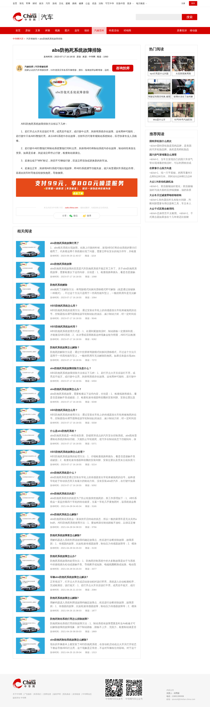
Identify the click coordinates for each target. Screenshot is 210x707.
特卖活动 (114, 30)
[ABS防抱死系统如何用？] (30, 326)
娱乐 (41, 3)
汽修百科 (99, 30)
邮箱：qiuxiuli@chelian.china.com (180, 699)
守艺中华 (109, 3)
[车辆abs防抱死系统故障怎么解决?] (30, 576)
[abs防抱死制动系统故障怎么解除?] (30, 639)
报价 (86, 30)
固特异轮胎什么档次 (160, 141)
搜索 (189, 17)
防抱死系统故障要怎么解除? (65, 535)
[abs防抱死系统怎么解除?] (30, 514)
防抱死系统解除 (58, 285)
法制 (101, 3)
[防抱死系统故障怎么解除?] (30, 597)
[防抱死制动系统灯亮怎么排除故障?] (30, 618)
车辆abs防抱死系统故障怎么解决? (69, 577)
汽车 (48, 3)
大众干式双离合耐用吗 (161, 208)
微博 (89, 215)
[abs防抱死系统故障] (30, 263)
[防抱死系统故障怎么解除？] (30, 347)
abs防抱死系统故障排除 (51, 38)
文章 (37, 30)
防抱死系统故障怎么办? (63, 556)
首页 (15, 3)
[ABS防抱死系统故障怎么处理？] (30, 451)
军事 (28, 3)
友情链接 (76, 694)
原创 (27, 30)
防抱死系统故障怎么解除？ (65, 347)
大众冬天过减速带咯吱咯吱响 (165, 195)
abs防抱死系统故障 (61, 264)
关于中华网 (17, 694)
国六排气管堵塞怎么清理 (162, 154)
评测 (47, 30)
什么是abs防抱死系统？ (63, 431)
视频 (57, 30)
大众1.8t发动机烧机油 (161, 181)
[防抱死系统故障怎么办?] (30, 555)
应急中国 (120, 3)
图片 (67, 30)
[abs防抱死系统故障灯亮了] (30, 242)
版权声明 (57, 694)
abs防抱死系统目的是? (63, 493)
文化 (61, 3)
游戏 (54, 3)
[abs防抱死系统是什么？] (30, 472)
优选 (94, 3)
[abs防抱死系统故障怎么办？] (30, 388)
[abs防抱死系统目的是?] (30, 493)
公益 (87, 3)
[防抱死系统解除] (30, 284)
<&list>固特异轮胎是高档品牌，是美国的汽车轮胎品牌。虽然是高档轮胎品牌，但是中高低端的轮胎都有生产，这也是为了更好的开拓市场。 (170, 147)
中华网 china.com (26, 17)
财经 (35, 3)
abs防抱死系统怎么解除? (64, 514)
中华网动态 (87, 694)
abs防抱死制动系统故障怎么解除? (69, 639)
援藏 (68, 3)
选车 (77, 30)
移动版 (193, 30)
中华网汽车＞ (19, 38)
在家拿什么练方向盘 (160, 168)
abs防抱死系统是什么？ (63, 472)
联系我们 (37, 694)
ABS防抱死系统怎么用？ (64, 305)
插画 (74, 3)
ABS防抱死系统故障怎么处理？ (67, 452)
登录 (193, 3)
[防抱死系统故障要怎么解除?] (30, 535)
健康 (81, 3)
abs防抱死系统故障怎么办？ (65, 389)
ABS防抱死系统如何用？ (64, 326)
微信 (75, 215)
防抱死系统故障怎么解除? (64, 598)
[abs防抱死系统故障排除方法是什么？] (30, 368)
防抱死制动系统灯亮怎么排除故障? (69, 619)
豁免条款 (66, 694)
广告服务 (28, 694)
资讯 (21, 3)
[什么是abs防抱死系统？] (30, 430)
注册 (183, 3)
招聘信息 (47, 694)
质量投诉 (182, 30)
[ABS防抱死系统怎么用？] (30, 305)
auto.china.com (71, 208)
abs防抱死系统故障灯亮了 (64, 243)
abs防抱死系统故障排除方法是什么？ (70, 368)
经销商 (127, 30)
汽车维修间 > (32, 38)
